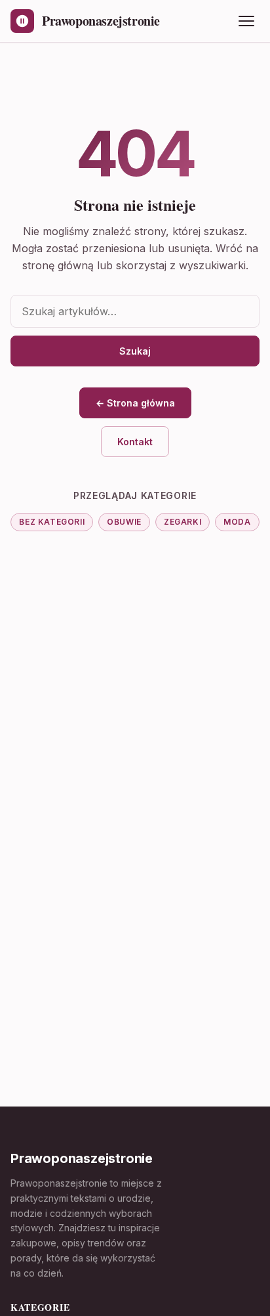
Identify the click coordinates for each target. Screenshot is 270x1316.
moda (236, 522)
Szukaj (135, 351)
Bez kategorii (52, 522)
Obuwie (124, 522)
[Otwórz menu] (246, 21)
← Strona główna (135, 402)
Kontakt (135, 441)
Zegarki (182, 522)
